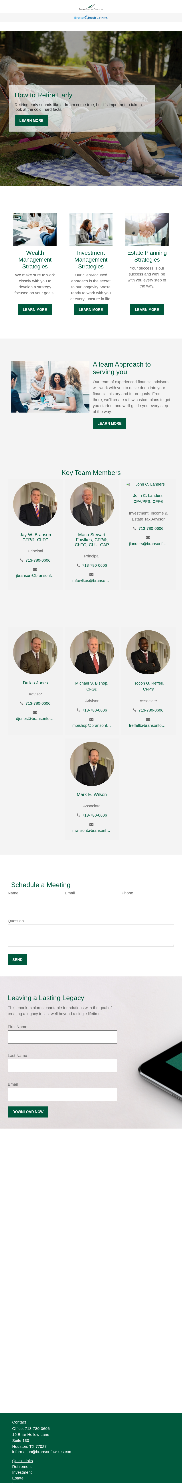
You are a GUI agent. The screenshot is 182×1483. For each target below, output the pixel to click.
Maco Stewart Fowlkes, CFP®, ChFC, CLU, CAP (92, 539)
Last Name (17, 1055)
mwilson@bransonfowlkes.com (91, 830)
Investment (22, 1472)
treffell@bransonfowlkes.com (148, 725)
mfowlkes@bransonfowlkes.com (91, 580)
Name (13, 893)
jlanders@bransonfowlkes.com (148, 544)
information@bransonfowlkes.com (42, 1452)
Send (17, 960)
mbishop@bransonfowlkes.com (91, 725)
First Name (17, 1027)
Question (16, 921)
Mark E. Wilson (92, 794)
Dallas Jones (35, 682)
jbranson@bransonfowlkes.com (35, 575)
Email (70, 893)
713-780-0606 (38, 560)
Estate (18, 1478)
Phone (127, 893)
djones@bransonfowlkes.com (35, 718)
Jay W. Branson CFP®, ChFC (35, 537)
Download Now (28, 1112)
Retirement (22, 1466)
